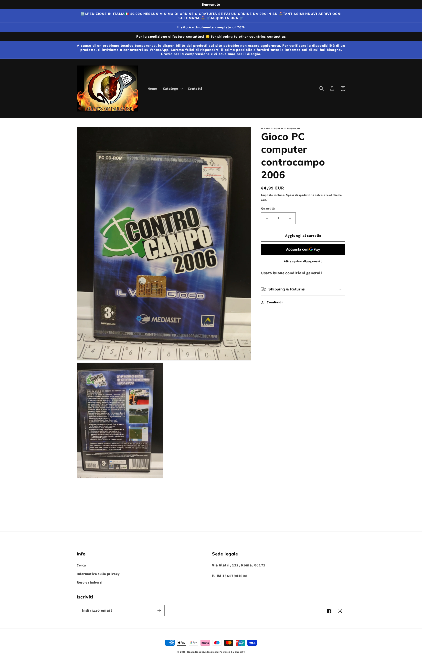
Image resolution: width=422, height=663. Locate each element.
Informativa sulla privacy (98, 574)
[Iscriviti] (159, 610)
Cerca (81, 565)
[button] (172, 88)
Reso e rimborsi (90, 582)
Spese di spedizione (300, 195)
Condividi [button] (275, 302)
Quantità (268, 209)
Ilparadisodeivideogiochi (203, 651)
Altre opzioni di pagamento (303, 261)
